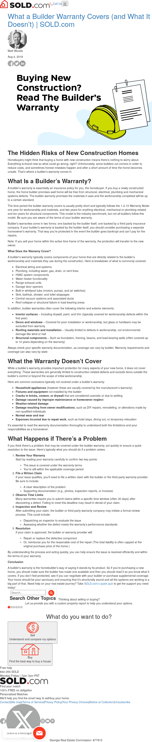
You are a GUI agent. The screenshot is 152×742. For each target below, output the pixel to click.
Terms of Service (33, 702)
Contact (5, 702)
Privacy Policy (53, 702)
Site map (16, 702)
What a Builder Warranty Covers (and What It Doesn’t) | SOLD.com (79, 20)
